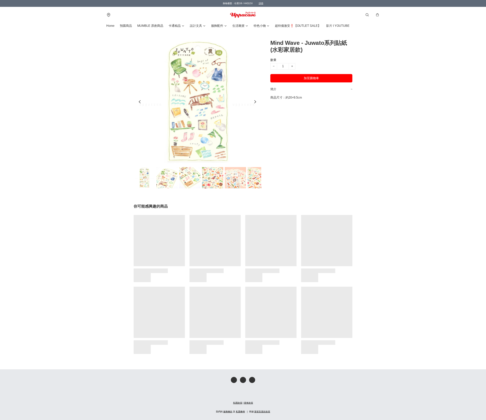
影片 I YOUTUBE (338, 25)
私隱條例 (240, 411)
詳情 (261, 3)
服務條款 (227, 411)
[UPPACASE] (243, 14)
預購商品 (126, 25)
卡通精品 (175, 25)
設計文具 (196, 25)
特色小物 (260, 25)
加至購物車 (311, 78)
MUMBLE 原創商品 (150, 25)
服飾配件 (217, 25)
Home (110, 25)
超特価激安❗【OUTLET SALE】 (298, 25)
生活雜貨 (238, 25)
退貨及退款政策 (262, 411)
